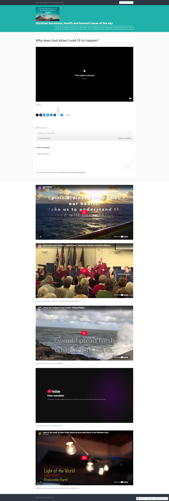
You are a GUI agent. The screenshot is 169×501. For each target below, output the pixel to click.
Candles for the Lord (69, 27)
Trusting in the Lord (97, 27)
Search (132, 2)
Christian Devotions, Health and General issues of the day (74, 23)
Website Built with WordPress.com (45, 497)
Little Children (83, 27)
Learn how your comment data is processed (72, 172)
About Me (109, 27)
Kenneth (41, 133)
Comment (127, 166)
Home (57, 27)
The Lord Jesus (42, 128)
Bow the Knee (120, 27)
